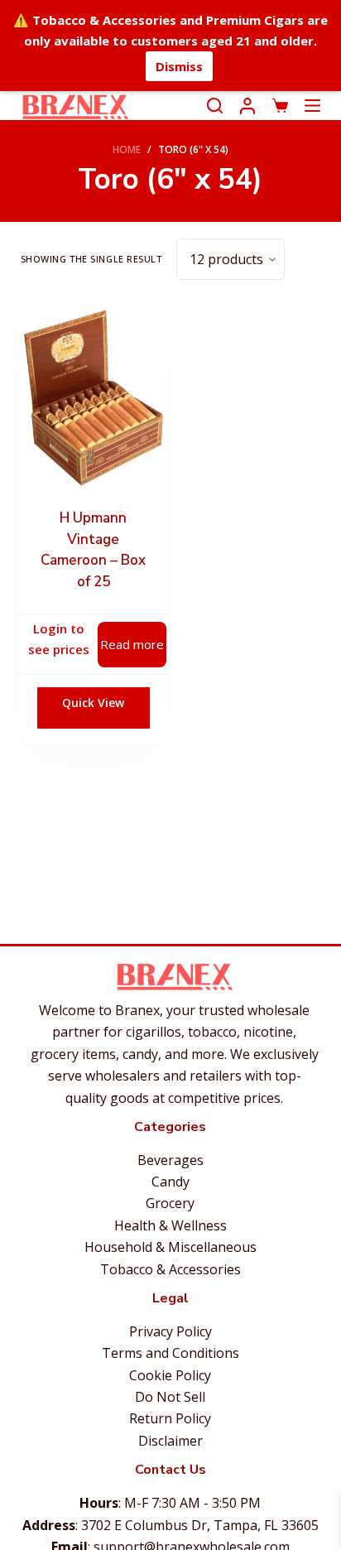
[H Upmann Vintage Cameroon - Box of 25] (93, 398)
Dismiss (179, 66)
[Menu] (312, 105)
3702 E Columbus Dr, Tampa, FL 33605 (200, 1525)
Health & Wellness (170, 1225)
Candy (170, 1181)
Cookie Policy (170, 1375)
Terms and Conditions (170, 1353)
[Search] (215, 105)
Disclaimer (170, 1441)
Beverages (170, 1160)
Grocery (170, 1203)
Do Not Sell (170, 1397)
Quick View (93, 702)
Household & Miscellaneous (170, 1247)
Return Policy (170, 1418)
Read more (132, 644)
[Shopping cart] (280, 105)
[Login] (247, 106)
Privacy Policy (170, 1331)
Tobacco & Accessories (170, 1269)
